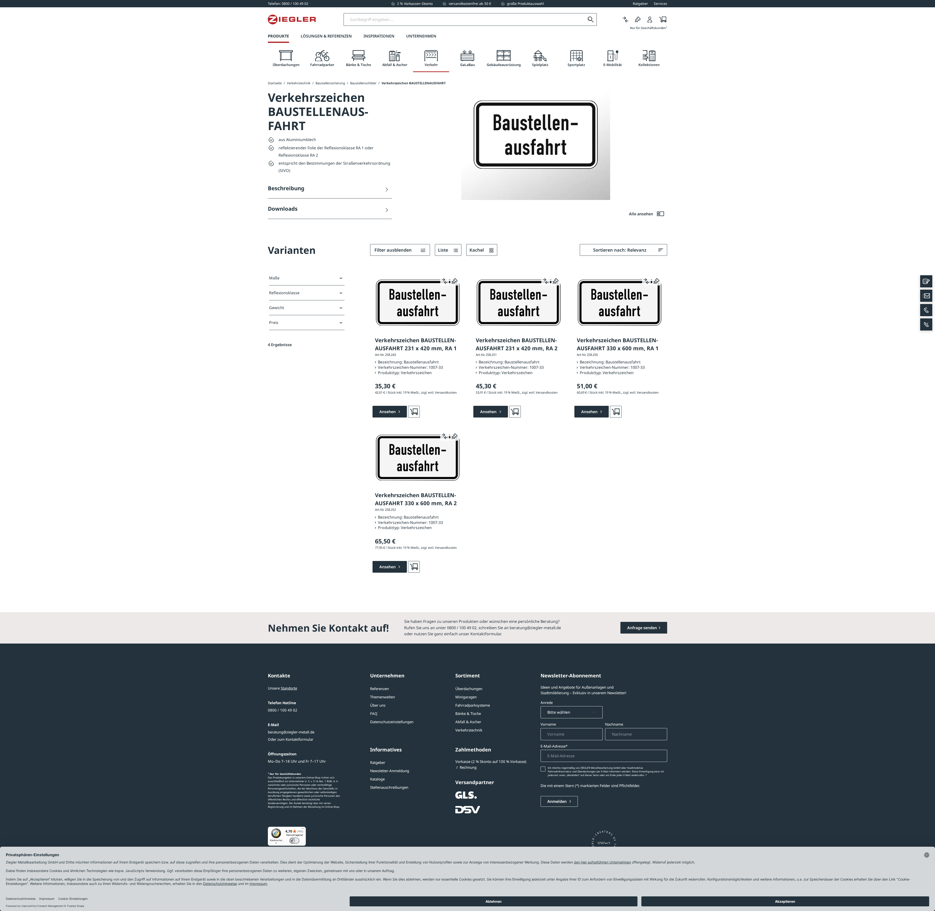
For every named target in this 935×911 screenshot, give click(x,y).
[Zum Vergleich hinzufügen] (444, 281)
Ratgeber (377, 762)
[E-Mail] (926, 295)
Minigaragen (466, 696)
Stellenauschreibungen (389, 787)
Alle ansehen (641, 214)
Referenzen (379, 688)
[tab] (286, 58)
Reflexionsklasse (284, 292)
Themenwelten (382, 696)
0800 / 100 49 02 (282, 710)
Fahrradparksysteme (472, 705)
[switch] (294, 841)
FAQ (373, 713)
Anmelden (557, 801)
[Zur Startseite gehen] (292, 19)
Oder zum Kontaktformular (290, 739)
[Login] (650, 19)
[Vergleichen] (625, 19)
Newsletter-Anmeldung (389, 770)
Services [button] (660, 3)
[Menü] (303, 830)
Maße (274, 278)
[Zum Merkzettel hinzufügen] (454, 281)
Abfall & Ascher (468, 721)
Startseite (275, 83)
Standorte (289, 688)
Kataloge (377, 779)
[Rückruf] (926, 324)
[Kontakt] (926, 281)
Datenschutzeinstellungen (391, 721)
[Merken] (638, 19)
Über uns (377, 705)
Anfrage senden (642, 627)
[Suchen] (591, 19)
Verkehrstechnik (468, 730)
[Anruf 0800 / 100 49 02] (926, 310)
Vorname (548, 724)
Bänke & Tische (468, 713)
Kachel (477, 250)
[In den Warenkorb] (414, 412)
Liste (443, 250)
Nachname (614, 724)
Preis (273, 322)
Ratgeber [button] (640, 3)
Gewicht (276, 307)
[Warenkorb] (661, 19)
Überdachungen (468, 688)
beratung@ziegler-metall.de (291, 732)
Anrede (547, 702)
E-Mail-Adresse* (554, 746)
